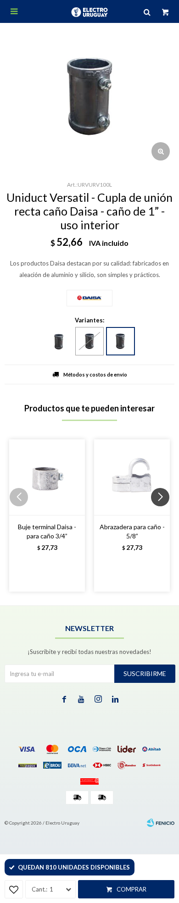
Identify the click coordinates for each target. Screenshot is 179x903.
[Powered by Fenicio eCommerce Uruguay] (160, 823)
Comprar (131, 889)
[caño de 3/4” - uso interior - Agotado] (89, 341)
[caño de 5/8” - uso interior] (59, 341)
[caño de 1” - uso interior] (120, 341)
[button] (163, 515)
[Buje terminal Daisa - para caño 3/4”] (47, 477)
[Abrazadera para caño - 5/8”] (132, 477)
